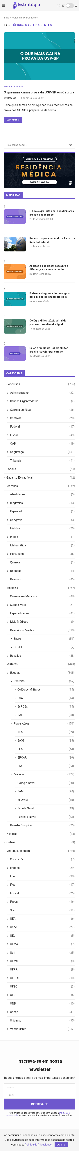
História (42, 528)
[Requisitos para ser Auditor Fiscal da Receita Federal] (15, 244)
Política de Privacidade (38, 1144)
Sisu (42, 910)
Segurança (42, 452)
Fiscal (42, 435)
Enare (44, 638)
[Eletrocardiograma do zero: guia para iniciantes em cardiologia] (15, 299)
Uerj (42, 952)
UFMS (42, 961)
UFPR (42, 969)
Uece (42, 927)
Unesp (42, 1012)
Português (42, 554)
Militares (40, 664)
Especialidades (42, 613)
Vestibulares (42, 1029)
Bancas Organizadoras (42, 401)
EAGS (45, 740)
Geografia (42, 520)
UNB (42, 1003)
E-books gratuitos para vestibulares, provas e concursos (52, 213)
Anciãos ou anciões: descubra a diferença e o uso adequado (48, 267)
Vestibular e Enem (40, 851)
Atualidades (42, 494)
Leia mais (11, 120)
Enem (42, 876)
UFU (42, 995)
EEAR (45, 749)
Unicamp (42, 1020)
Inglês (42, 537)
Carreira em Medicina (42, 596)
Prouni (42, 901)
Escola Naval (45, 808)
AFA (45, 732)
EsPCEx (45, 706)
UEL (42, 935)
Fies (42, 884)
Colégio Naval (45, 783)
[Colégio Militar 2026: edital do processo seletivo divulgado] (15, 326)
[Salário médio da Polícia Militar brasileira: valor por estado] (15, 353)
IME (45, 715)
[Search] (58, 5)
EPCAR (45, 757)
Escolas (42, 672)
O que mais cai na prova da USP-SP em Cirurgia (39, 92)
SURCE (44, 647)
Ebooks (40, 469)
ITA (45, 766)
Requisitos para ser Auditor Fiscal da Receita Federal (52, 240)
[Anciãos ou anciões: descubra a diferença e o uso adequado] (15, 271)
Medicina (40, 588)
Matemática (42, 545)
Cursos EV (42, 859)
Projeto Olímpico (42, 825)
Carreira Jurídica (42, 409)
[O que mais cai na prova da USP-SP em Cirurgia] (39, 56)
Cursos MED (42, 605)
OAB (42, 443)
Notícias (40, 834)
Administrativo (42, 392)
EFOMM (45, 800)
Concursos (40, 384)
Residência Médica (42, 630)
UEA (42, 918)
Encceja (42, 868)
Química (42, 562)
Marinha (44, 774)
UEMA (42, 944)
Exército (44, 681)
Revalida (42, 655)
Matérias (40, 486)
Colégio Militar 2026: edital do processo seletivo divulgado (48, 322)
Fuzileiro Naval (45, 817)
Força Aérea (44, 723)
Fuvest (42, 893)
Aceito (61, 1144)
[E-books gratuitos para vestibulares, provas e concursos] (15, 216)
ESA (45, 698)
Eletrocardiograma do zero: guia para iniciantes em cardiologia (49, 295)
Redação (11, 98)
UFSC (42, 986)
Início (6, 17)
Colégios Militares (45, 689)
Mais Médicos (42, 621)
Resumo (42, 579)
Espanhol (42, 511)
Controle (42, 418)
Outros (40, 842)
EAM (45, 791)
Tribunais (42, 460)
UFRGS (42, 978)
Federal (42, 426)
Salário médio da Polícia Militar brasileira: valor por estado (48, 350)
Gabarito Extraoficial (40, 477)
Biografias (42, 503)
